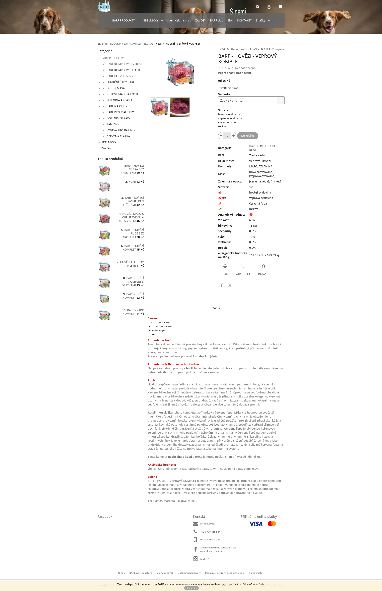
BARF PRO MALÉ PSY (120, 112)
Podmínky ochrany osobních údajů (225, 573)
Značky (106, 148)
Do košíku (247, 136)
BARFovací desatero (140, 573)
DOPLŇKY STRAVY (118, 118)
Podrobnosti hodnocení (234, 73)
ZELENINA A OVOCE (119, 100)
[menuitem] (125, 21)
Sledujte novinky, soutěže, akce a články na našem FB (218, 549)
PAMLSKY (112, 124)
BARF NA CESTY (116, 106)
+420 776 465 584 (210, 531)
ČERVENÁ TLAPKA (118, 136)
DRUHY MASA (115, 88)
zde (262, 584)
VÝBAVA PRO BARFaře (120, 130)
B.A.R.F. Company (273, 49)
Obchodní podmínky (189, 573)
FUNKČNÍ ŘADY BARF (120, 82)
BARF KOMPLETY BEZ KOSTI (124, 64)
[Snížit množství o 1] (220, 135)
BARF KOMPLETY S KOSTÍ (123, 70)
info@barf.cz (207, 523)
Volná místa (255, 573)
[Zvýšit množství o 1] (233, 135)
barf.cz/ (204, 558)
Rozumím (191, 588)
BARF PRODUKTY (112, 58)
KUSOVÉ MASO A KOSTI (122, 94)
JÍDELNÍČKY (108, 142)
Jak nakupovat (165, 573)
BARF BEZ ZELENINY (119, 76)
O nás (121, 573)
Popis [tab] (216, 308)
